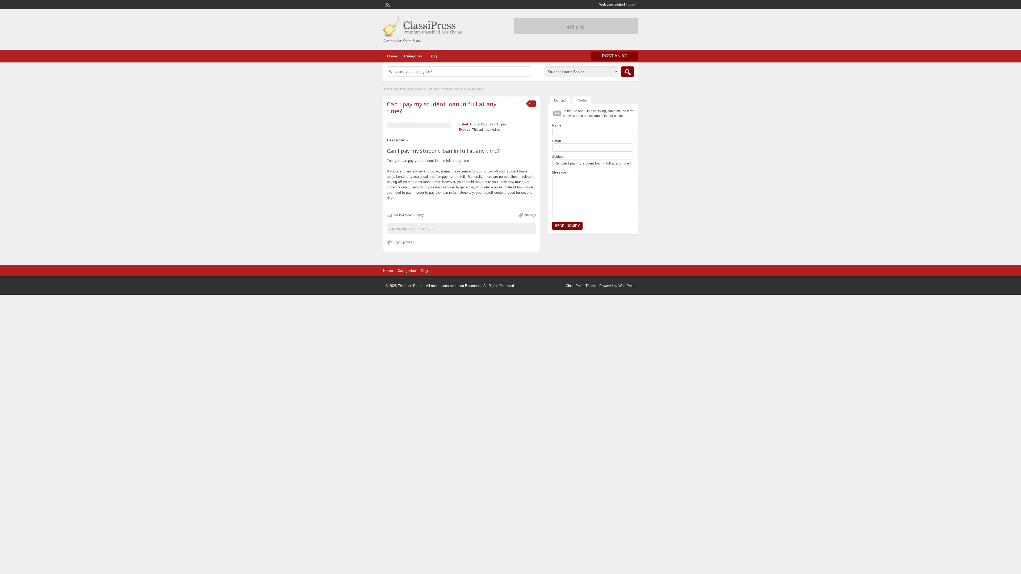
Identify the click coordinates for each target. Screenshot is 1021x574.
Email (556, 141)
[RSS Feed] (387, 4)
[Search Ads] (627, 71)
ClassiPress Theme (581, 286)
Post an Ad (614, 56)
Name (556, 125)
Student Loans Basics (409, 88)
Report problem (403, 242)
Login (631, 4)
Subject (558, 157)
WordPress (626, 286)
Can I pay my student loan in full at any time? (441, 107)
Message (559, 172)
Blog (433, 56)
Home (392, 56)
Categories (413, 56)
